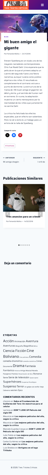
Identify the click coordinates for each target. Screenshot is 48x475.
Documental (7, 366)
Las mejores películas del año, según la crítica (24, 418)
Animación (19, 341)
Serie (5, 377)
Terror (20, 386)
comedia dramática (13, 361)
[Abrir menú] (42, 5)
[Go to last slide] (7, 213)
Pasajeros (7, 374)
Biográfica (28, 345)
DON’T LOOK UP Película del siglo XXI (22, 411)
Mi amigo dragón (11, 160)
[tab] (19, 245)
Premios (15, 374)
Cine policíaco (24, 357)
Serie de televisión (18, 377)
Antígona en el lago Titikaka (20, 449)
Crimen (39, 361)
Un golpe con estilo (31, 386)
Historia (17, 371)
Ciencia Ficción (14, 350)
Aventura (32, 341)
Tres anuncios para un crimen (23, 217)
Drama (18, 366)
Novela (35, 370)
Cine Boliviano (18, 353)
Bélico (35, 346)
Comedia (35, 356)
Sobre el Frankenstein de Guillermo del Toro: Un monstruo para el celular (22, 404)
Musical (29, 370)
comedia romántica (29, 361)
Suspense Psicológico (29, 382)
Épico (20, 390)
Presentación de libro (25, 374)
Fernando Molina (13, 53)
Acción (8, 341)
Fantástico (8, 370)
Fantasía (30, 366)
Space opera (34, 378)
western (14, 390)
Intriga (22, 370)
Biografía (19, 346)
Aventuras (9, 145)
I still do (39, 160)
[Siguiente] (40, 213)
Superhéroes (12, 381)
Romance (37, 373)
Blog (6, 37)
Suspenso (9, 386)
